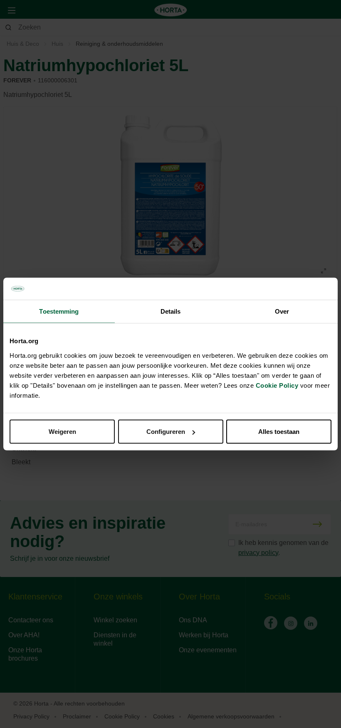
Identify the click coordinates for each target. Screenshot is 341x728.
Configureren (165, 431)
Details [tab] (171, 310)
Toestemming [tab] (59, 310)
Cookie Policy (277, 385)
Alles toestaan (278, 431)
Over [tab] (282, 310)
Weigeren (62, 431)
